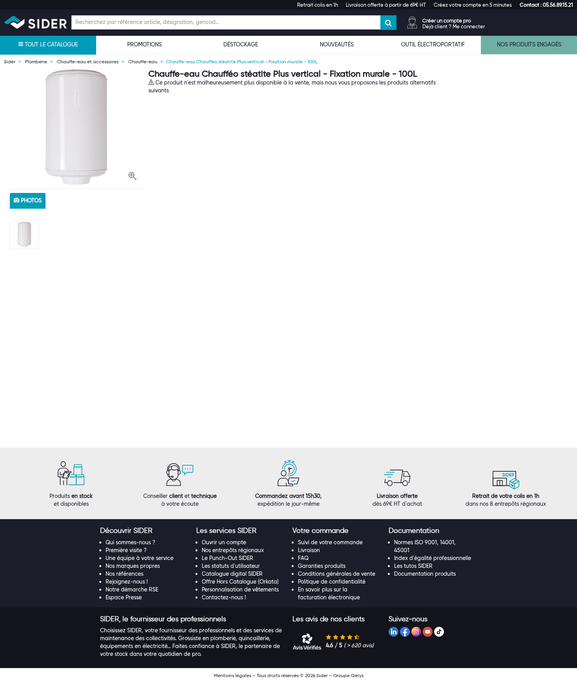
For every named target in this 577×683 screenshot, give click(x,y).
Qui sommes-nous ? (130, 542)
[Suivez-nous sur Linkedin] (393, 632)
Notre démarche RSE (132, 589)
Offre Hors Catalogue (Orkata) (240, 581)
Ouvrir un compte (224, 542)
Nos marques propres (133, 565)
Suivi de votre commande (330, 542)
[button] (546, 5)
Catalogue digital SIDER (232, 573)
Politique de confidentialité (331, 581)
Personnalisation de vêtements (240, 589)
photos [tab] (30, 200)
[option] (76, 127)
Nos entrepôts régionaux (233, 550)
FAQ (303, 558)
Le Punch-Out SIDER (227, 558)
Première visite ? (126, 550)
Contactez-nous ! (224, 597)
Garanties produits (321, 565)
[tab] (144, 531)
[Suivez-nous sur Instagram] (416, 632)
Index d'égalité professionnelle (432, 558)
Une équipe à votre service (139, 558)
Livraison (309, 550)
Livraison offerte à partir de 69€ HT (386, 5)
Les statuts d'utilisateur (231, 565)
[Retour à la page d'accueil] (35, 22)
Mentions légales (232, 675)
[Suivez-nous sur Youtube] (428, 632)
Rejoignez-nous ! (127, 581)
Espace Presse (124, 597)
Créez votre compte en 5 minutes (473, 5)
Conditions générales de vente (336, 573)
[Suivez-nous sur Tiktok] (439, 632)
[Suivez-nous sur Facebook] (405, 632)
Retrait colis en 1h (317, 5)
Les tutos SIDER (413, 565)
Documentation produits (425, 573)
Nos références (124, 573)
